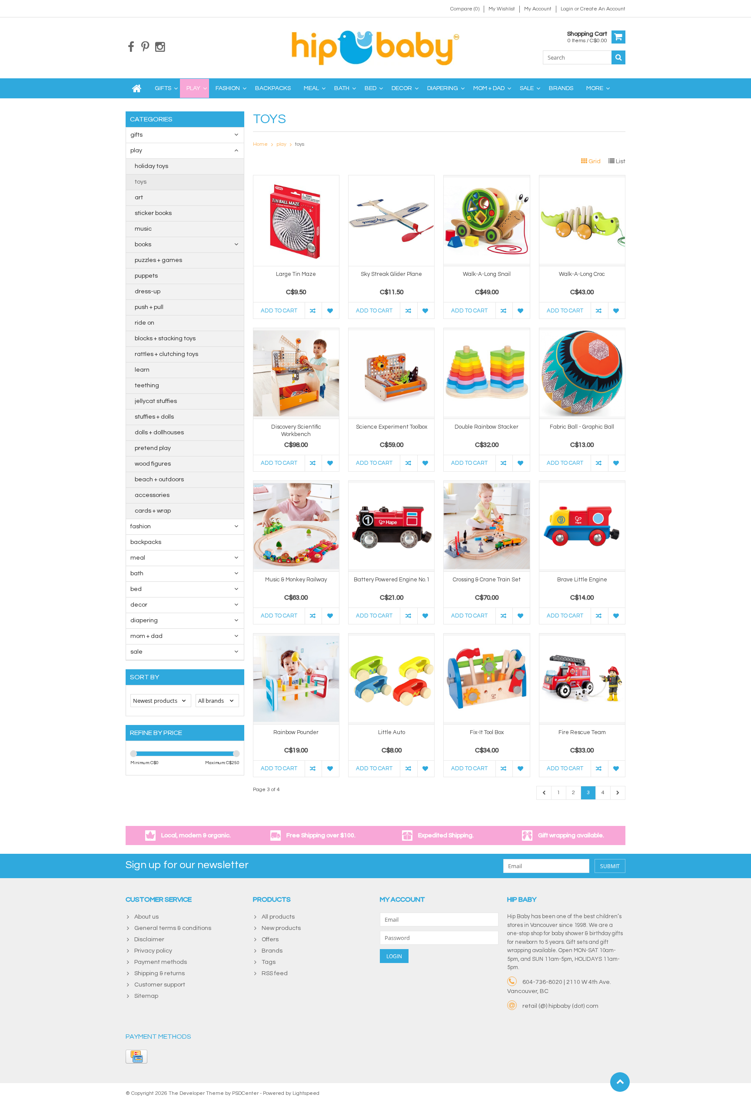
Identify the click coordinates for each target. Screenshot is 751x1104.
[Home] (137, 88)
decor (402, 88)
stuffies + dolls (154, 417)
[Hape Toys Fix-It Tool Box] (486, 638)
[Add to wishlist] (330, 310)
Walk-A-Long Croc (582, 274)
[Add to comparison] (313, 310)
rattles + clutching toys (166, 354)
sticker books (153, 213)
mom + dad (489, 88)
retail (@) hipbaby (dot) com (560, 1006)
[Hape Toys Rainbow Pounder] (296, 638)
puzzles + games (158, 260)
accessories (152, 495)
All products (278, 917)
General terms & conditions (172, 928)
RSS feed (275, 973)
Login (568, 9)
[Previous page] (544, 792)
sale (527, 88)
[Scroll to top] (620, 1082)
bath (341, 88)
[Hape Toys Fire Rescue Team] (582, 638)
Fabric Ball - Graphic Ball (582, 427)
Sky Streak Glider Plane (391, 274)
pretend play (153, 448)
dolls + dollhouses (159, 433)
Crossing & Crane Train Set (487, 580)
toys (140, 182)
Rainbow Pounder (296, 732)
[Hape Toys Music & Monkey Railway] (296, 485)
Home (260, 144)
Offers (270, 939)
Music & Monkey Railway (296, 580)
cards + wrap (153, 511)
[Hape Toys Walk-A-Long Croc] (582, 180)
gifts (163, 88)
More (594, 88)
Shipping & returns (159, 973)
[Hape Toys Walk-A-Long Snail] (486, 180)
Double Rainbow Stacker (486, 427)
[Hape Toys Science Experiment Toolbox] (391, 332)
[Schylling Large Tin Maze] (296, 180)
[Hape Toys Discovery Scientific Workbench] (296, 332)
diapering (442, 88)
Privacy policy (153, 951)
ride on (144, 323)
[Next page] (618, 792)
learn (142, 370)
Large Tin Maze (296, 274)
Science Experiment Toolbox (391, 427)
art (139, 198)
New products (281, 928)
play (193, 88)
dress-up (147, 292)
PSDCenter (245, 1093)
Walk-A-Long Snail (487, 274)
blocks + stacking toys (165, 339)
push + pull (149, 307)
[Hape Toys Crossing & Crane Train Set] (486, 485)
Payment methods (160, 962)
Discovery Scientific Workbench (296, 430)
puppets (146, 276)
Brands (561, 88)
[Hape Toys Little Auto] (391, 638)
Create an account (602, 9)
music (143, 229)
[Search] (618, 57)
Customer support (159, 985)
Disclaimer (149, 939)
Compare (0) (464, 9)
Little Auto (391, 732)
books (143, 245)
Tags (269, 962)
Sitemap (146, 996)
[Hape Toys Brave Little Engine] (582, 485)
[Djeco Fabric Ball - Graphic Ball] (582, 332)
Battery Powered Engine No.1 (391, 580)
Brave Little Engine (582, 580)
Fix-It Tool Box (487, 732)
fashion (228, 88)
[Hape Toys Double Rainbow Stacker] (486, 332)
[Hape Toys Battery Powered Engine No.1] (391, 485)
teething (147, 386)
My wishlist (501, 9)
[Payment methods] (136, 1057)
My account (538, 9)
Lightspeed (305, 1093)
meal (311, 88)
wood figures (153, 464)
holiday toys (151, 166)
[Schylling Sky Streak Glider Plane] (391, 180)
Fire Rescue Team (582, 732)
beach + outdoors (159, 479)
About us (146, 917)
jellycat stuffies (156, 401)
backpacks (273, 88)
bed (370, 88)
